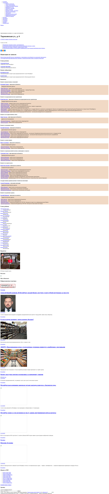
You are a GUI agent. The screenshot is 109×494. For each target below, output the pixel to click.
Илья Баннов (4, 201)
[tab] (54, 86)
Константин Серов (5, 245)
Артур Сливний (4, 172)
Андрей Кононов (4, 226)
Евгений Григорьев (5, 127)
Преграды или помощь (10, 11)
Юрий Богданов (5, 202)
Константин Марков (5, 91)
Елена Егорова (4, 122)
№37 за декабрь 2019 (7, 478)
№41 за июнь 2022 (7, 473)
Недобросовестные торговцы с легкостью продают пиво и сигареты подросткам (22, 58)
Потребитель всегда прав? (11, 14)
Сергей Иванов (4, 217)
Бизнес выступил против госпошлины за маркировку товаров (22, 374)
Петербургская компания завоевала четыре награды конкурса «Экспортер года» (28, 385)
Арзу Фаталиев (4, 178)
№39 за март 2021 (7, 475)
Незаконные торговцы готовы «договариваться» (13, 44)
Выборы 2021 (6, 23)
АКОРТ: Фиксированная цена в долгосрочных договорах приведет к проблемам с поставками (33, 347)
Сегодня (5, 1)
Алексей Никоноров (5, 240)
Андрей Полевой (5, 175)
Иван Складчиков (5, 142)
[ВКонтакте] (1, 50)
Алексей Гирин (4, 169)
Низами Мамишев (5, 136)
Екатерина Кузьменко (6, 190)
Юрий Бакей (4, 109)
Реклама (5, 21)
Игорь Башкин (4, 187)
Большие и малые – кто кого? (12, 10)
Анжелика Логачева (5, 90)
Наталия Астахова (7, 443)
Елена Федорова (4, 247)
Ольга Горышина (5, 159)
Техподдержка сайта (31, 492)
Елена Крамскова (5, 106)
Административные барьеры (12, 6)
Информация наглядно (10, 15)
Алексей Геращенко (5, 183)
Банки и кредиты (9, 9)
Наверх (2, 25)
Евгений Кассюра (5, 137)
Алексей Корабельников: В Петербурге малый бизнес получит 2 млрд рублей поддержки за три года (35, 293)
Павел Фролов (4, 88)
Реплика (5, 17)
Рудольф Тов (4, 110)
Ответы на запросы (10, 16)
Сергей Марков (4, 132)
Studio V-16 (38, 492)
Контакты (5, 19)
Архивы (2, 489)
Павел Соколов (4, 103)
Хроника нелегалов (10, 3)
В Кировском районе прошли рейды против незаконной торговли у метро (19, 45)
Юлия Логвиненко (5, 220)
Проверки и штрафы (10, 8)
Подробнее (3, 316)
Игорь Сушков (4, 224)
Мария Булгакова (5, 188)
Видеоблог (5, 18)
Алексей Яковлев (5, 157)
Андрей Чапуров (4, 242)
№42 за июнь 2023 (7, 472)
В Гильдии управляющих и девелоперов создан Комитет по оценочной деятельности (23, 57)
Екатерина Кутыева (5, 94)
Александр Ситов (5, 153)
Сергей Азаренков (5, 203)
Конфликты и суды (10, 7)
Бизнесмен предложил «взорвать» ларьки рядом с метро (15, 47)
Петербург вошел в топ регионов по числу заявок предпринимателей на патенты (28, 413)
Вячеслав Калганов (5, 134)
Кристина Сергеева (5, 148)
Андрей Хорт (3, 222)
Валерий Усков (4, 174)
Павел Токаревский (5, 107)
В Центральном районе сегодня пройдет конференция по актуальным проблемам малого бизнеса (24, 48)
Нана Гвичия (4, 199)
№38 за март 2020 (7, 477)
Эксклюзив (5, 2)
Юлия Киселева (4, 99)
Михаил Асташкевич (5, 215)
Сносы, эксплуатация (10, 4)
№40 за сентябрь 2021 (7, 474)
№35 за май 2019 (6, 480)
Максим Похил (4, 92)
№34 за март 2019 (7, 481)
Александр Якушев (5, 238)
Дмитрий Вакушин (5, 208)
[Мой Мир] (5, 50)
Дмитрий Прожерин (6, 160)
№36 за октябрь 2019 (7, 479)
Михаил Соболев (4, 211)
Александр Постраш (6, 171)
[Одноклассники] (3, 50)
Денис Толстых (4, 117)
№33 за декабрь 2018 (7, 482)
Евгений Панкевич (5, 195)
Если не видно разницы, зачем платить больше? (17, 319)
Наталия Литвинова (5, 121)
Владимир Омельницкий (6, 236)
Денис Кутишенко (5, 111)
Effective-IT (45, 492)
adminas (7, 39)
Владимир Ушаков (4, 231)
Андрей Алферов (5, 176)
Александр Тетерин (5, 105)
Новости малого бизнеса (6, 26)
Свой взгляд (8, 12)
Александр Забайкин (5, 229)
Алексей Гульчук (4, 233)
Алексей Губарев (5, 146)
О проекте (5, 20)
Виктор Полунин (4, 213)
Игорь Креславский (5, 165)
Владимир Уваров (5, 84)
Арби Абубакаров (5, 133)
